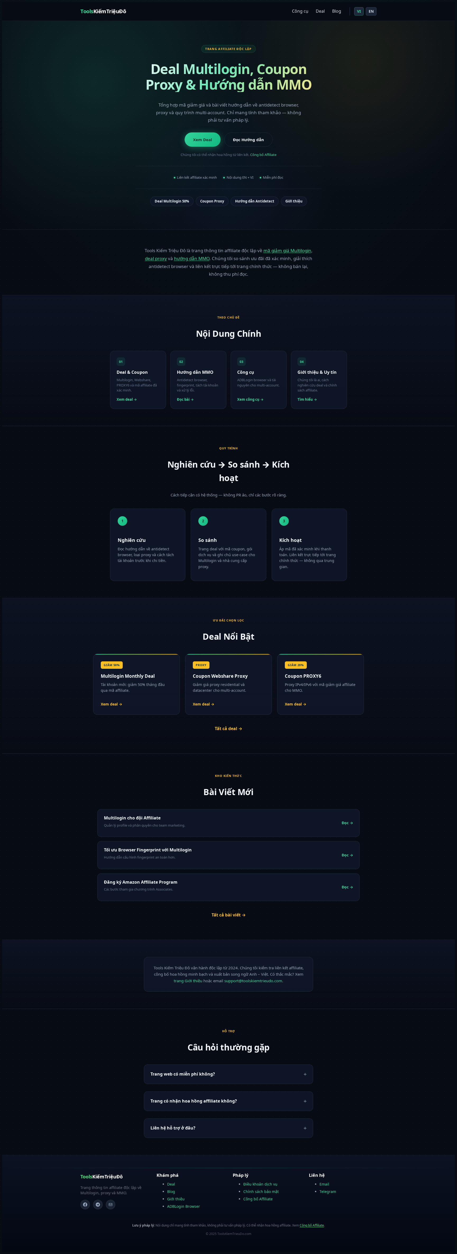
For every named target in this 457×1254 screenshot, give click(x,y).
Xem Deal (202, 139)
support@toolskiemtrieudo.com (253, 980)
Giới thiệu (294, 201)
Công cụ (300, 11)
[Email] (110, 1204)
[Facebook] (85, 1204)
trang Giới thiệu (188, 980)
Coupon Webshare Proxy (220, 676)
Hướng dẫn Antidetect (254, 201)
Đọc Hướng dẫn (248, 139)
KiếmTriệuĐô (103, 11)
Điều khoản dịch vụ (260, 1184)
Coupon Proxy (212, 201)
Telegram (327, 1191)
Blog (336, 11)
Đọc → (347, 822)
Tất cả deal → (228, 728)
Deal (320, 11)
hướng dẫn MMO (191, 258)
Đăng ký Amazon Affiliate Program (140, 882)
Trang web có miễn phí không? (182, 1074)
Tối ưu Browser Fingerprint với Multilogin (148, 850)
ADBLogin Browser (183, 1206)
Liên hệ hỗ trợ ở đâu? (172, 1128)
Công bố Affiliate (263, 154)
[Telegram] (98, 1204)
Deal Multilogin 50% (172, 201)
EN (371, 11)
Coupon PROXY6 (303, 676)
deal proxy (156, 258)
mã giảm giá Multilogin (287, 250)
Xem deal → (111, 704)
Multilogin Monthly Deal (128, 676)
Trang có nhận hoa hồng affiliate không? (193, 1101)
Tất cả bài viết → (229, 915)
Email (324, 1184)
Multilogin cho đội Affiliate (132, 818)
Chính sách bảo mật (261, 1191)
